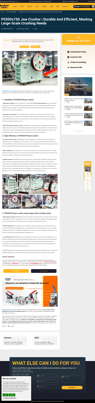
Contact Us (65, 6)
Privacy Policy (60, 401)
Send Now (72, 387)
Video (51, 6)
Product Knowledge (11, 12)
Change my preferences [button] (10, 398)
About (22, 6)
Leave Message (44, 271)
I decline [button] (12, 395)
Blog (57, 6)
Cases (37, 6)
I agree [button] (5, 395)
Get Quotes (16, 271)
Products (29, 6)
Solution (44, 6)
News (2, 12)
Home (15, 6)
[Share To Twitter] (11, 326)
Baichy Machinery (6, 309)
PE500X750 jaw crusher (8, 91)
